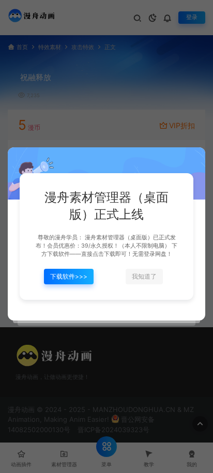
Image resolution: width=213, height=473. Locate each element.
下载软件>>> (68, 276)
